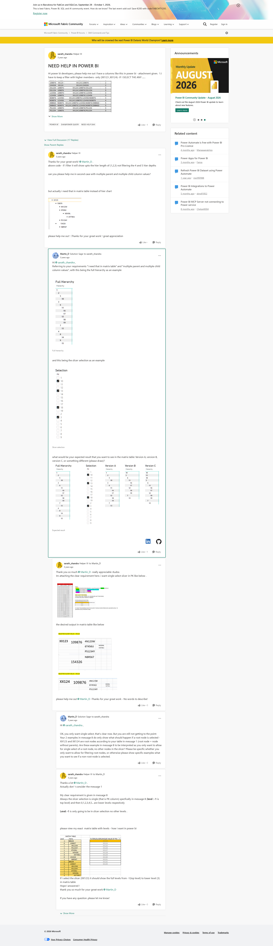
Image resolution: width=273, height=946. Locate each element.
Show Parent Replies (54, 144)
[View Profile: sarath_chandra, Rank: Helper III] (52, 55)
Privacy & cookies (191, 932)
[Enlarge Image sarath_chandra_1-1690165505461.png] (87, 661)
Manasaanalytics (204, 150)
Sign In (224, 24)
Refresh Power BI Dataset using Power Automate (201, 172)
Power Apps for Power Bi (194, 158)
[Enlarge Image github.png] (158, 541)
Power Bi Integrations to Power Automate (198, 187)
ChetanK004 (203, 209)
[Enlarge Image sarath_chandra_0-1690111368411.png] (64, 213)
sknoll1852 (202, 193)
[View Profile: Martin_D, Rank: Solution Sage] (55, 255)
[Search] (205, 24)
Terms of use (208, 932)
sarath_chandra (65, 53)
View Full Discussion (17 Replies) (62, 139)
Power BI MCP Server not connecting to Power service (202, 203)
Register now (40, 13)
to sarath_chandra (92, 253)
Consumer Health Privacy (85, 939)
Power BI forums (78, 33)
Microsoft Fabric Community (56, 33)
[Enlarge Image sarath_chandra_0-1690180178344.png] (90, 855)
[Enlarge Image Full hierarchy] (64, 312)
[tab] (198, 119)
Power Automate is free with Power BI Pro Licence (201, 144)
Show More (57, 116)
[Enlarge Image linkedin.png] (148, 541)
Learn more (167, 40)
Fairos (199, 162)
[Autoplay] (194, 119)
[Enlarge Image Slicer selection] (62, 405)
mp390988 (198, 177)
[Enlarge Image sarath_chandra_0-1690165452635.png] (87, 600)
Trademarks (223, 932)
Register (214, 24)
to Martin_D (95, 563)
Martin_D (87, 161)
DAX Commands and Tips (98, 33)
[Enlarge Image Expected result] (106, 495)
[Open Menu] (226, 33)
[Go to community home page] (63, 24)
